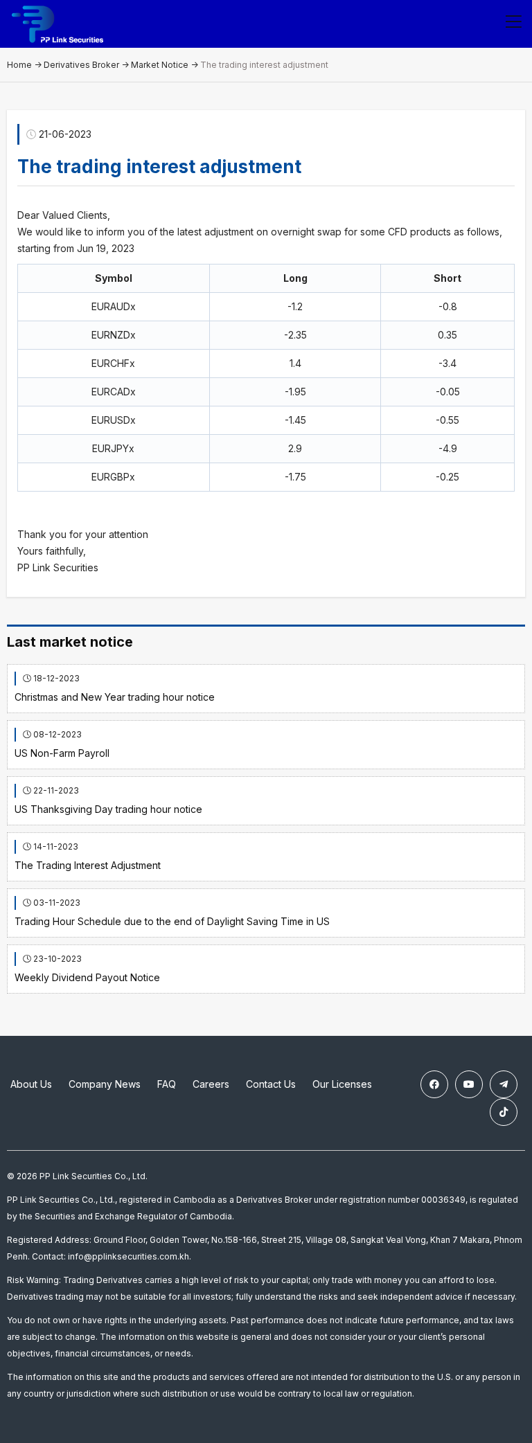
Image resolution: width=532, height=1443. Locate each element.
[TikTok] (503, 1112)
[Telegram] (503, 1084)
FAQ (166, 1084)
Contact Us (271, 1084)
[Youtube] (469, 1084)
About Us (31, 1084)
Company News (105, 1084)
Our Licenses (342, 1084)
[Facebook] (434, 1084)
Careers (211, 1084)
